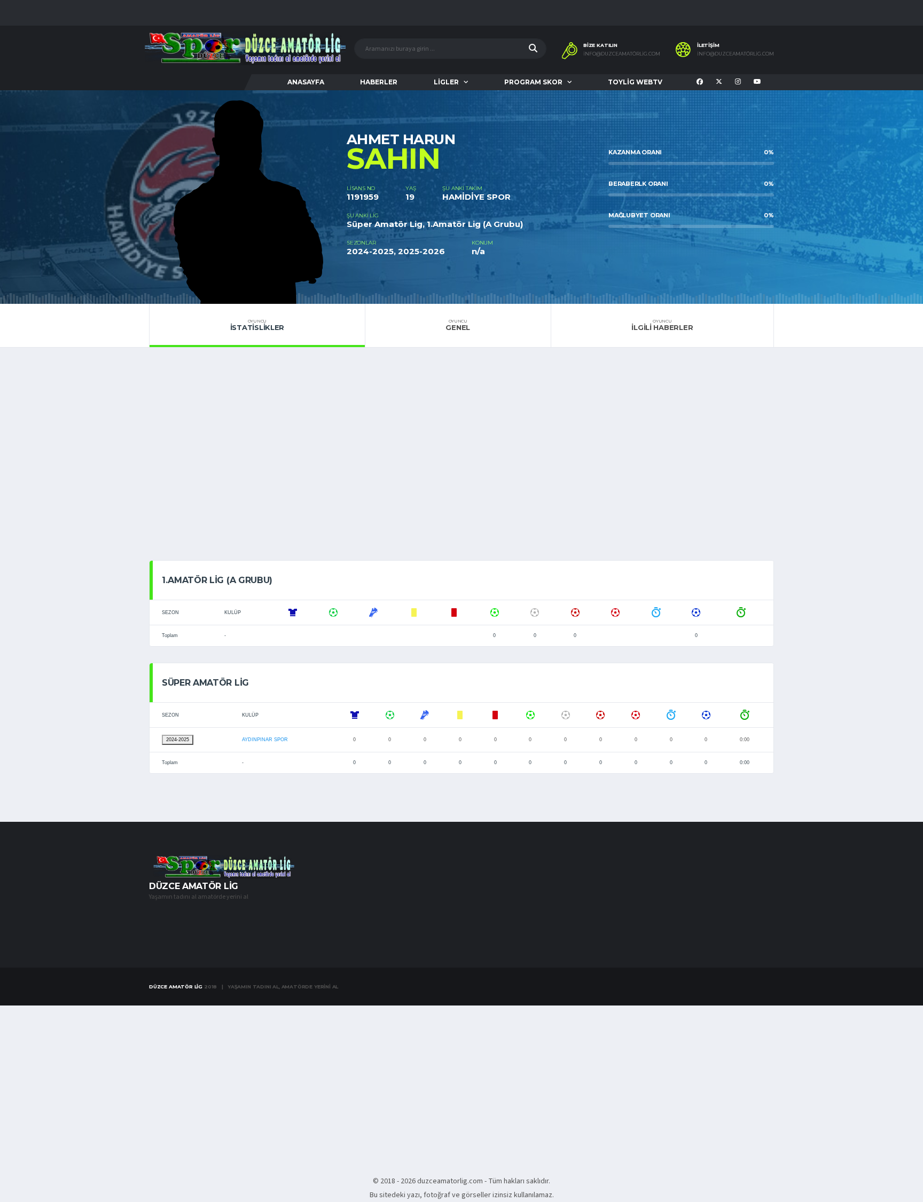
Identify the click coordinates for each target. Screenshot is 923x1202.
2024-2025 (177, 739)
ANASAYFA (305, 82)
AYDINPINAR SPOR (265, 739)
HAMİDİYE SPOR (476, 197)
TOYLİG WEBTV (635, 82)
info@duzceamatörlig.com (621, 54)
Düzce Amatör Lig (175, 986)
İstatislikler (257, 325)
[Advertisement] (461, 460)
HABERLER (378, 82)
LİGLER (446, 82)
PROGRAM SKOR (533, 82)
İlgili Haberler (662, 325)
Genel (457, 325)
